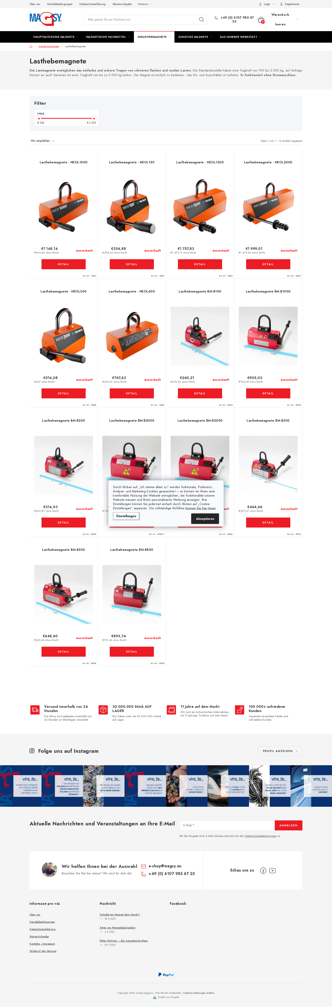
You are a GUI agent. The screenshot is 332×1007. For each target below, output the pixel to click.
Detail (63, 264)
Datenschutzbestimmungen (261, 836)
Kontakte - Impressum (42, 944)
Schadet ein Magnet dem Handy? (120, 914)
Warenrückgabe (122, 4)
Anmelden (289, 825)
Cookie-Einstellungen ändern (199, 993)
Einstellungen (126, 516)
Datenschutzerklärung (92, 4)
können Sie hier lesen (201, 508)
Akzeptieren (205, 519)
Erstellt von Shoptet (168, 997)
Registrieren (292, 4)
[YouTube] (272, 870)
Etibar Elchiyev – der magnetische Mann (124, 941)
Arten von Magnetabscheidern (118, 928)
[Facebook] (263, 870)
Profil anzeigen (278, 751)
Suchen (201, 20)
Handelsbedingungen (60, 4)
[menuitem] (56, 37)
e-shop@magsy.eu (165, 866)
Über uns (35, 4)
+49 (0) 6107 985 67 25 (237, 19)
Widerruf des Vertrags (43, 951)
